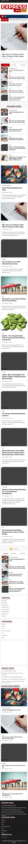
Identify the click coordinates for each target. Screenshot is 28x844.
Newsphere (20, 840)
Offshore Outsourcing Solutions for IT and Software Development (14, 491)
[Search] (26, 16)
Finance (10, 155)
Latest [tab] (6, 65)
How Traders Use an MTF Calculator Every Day (11, 55)
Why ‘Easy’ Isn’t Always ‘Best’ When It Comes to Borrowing (17, 77)
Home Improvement (13, 68)
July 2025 (4, 616)
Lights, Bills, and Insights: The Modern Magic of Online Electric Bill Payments (17, 158)
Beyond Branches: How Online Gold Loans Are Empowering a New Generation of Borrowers (13, 452)
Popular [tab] (14, 65)
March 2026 (4, 602)
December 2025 (5, 607)
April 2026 (4, 600)
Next (16, 549)
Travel (3, 411)
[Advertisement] (12, 652)
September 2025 (5, 611)
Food (10, 95)
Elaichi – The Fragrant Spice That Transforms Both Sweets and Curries (17, 98)
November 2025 (5, 609)
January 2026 (5, 605)
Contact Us (4, 837)
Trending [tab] (23, 65)
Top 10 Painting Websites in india (9, 671)
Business (4, 52)
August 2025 (4, 614)
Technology (4, 487)
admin (11, 58)
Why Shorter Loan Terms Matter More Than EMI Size (16, 91)
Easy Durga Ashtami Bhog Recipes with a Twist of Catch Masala (13, 532)
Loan (10, 75)
